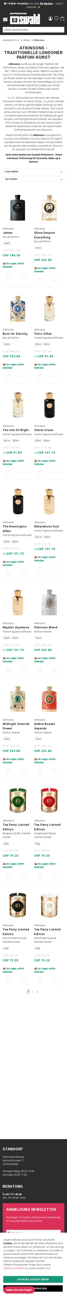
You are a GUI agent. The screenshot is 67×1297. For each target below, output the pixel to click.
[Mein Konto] (50, 19)
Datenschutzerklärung (15, 1268)
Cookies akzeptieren (33, 1279)
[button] (23, 275)
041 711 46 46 (14, 1194)
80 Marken (46, 3)
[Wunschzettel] (56, 19)
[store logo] (25, 18)
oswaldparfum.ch (11, 40)
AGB (47, 1268)
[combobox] (33, 30)
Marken (27, 40)
